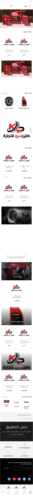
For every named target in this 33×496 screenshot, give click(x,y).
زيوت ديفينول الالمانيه (24, 108)
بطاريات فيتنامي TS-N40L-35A (9, 167)
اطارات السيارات (9, 108)
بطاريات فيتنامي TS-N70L (24, 167)
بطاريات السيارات (17, 367)
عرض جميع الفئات (4, 93)
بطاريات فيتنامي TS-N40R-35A (9, 386)
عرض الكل (7, 177)
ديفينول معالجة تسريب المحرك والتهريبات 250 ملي (9, 51)
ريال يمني (5, 1)
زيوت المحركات (17, 277)
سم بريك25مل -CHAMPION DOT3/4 (16, 297)
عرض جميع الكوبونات (16, 254)
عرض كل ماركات (4, 397)
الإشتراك (5, 468)
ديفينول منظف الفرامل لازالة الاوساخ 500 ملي (24, 51)
